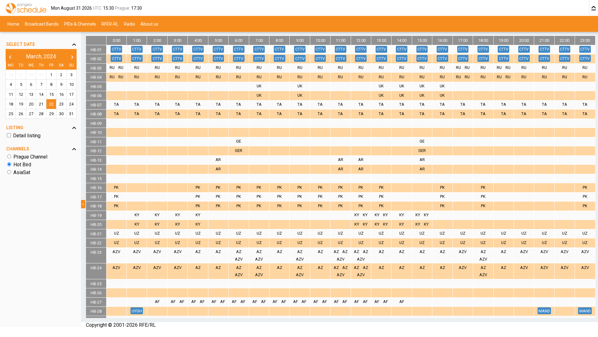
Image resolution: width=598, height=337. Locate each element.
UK (259, 86)
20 (31, 104)
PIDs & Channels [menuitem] (80, 23)
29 (41, 74)
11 (11, 94)
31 (71, 113)
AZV (116, 251)
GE (238, 141)
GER (238, 150)
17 (71, 94)
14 (41, 94)
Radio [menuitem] (129, 23)
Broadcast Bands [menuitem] (42, 23)
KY (137, 214)
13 (31, 94)
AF (157, 301)
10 (71, 84)
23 (61, 104)
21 (41, 104)
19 (21, 104)
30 (61, 113)
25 (11, 113)
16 (61, 94)
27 (21, 74)
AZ (198, 251)
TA (116, 104)
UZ (116, 233)
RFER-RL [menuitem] (110, 23)
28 (31, 74)
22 (51, 104)
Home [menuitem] (13, 23)
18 (11, 104)
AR (218, 159)
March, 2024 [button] (41, 56)
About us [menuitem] (149, 23)
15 (51, 94)
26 (11, 74)
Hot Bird (22, 165)
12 (21, 94)
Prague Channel (30, 157)
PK (116, 187)
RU (112, 67)
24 (71, 104)
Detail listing (26, 136)
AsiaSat (21, 172)
